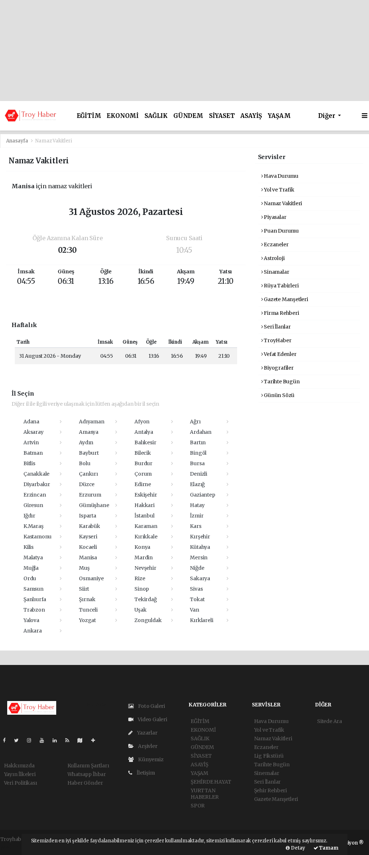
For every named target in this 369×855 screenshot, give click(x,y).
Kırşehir (200, 536)
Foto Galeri (151, 706)
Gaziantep (202, 495)
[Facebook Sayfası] (7, 740)
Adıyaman (91, 421)
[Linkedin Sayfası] (58, 740)
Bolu (84, 463)
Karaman (145, 526)
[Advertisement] (184, 50)
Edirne (142, 484)
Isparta (87, 515)
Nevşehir (145, 568)
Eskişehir (145, 495)
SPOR (198, 805)
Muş (84, 568)
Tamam (328, 848)
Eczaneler (275, 244)
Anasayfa (17, 141)
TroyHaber (277, 340)
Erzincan (34, 495)
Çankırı (88, 474)
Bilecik (142, 453)
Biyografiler (278, 368)
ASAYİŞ (251, 116)
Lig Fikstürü (269, 756)
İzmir (196, 515)
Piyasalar (274, 217)
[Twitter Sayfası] (19, 740)
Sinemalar (266, 773)
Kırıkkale (145, 536)
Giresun (33, 505)
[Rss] (70, 740)
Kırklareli (201, 620)
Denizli (198, 474)
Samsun (33, 589)
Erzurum (90, 495)
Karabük (89, 526)
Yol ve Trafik (278, 189)
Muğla (31, 568)
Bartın (198, 442)
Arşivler (147, 746)
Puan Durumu (281, 231)
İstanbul (144, 515)
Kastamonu (37, 536)
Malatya (33, 557)
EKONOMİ (123, 116)
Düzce (86, 484)
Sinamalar (276, 272)
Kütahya (200, 547)
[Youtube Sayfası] (45, 740)
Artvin (31, 442)
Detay (297, 848)
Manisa (88, 557)
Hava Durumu (280, 176)
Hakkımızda (19, 765)
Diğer (327, 116)
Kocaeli (88, 547)
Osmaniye (91, 578)
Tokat (197, 599)
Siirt (84, 589)
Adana (31, 421)
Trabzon (34, 610)
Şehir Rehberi (270, 790)
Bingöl (198, 453)
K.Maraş (33, 526)
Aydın (86, 442)
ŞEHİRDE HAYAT (211, 782)
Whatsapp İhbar (86, 774)
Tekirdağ (145, 599)
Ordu (29, 578)
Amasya (88, 432)
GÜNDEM (188, 116)
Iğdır (29, 515)
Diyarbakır (36, 484)
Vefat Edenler (279, 354)
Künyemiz (150, 759)
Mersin (199, 557)
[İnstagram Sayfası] (32, 740)
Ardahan (201, 432)
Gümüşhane (94, 505)
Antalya (143, 432)
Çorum (143, 474)
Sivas (196, 589)
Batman (33, 453)
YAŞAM (279, 116)
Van (194, 610)
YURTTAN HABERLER (204, 793)
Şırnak (87, 599)
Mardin (143, 557)
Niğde (197, 568)
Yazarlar (146, 733)
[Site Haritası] (82, 740)
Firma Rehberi (281, 313)
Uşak (140, 610)
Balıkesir (145, 442)
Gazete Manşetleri (285, 299)
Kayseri (88, 536)
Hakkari (144, 505)
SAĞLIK (156, 116)
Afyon (142, 421)
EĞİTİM (89, 116)
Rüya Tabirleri (280, 285)
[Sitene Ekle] (96, 740)
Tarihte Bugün (281, 381)
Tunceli (88, 610)
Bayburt (89, 453)
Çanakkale (36, 474)
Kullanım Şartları (88, 765)
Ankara (32, 630)
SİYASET (222, 116)
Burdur (143, 463)
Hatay (197, 505)
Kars (195, 526)
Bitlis (29, 463)
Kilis (28, 547)
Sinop (141, 589)
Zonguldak (147, 620)
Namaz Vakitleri (282, 203)
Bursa (197, 463)
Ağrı (195, 421)
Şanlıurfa (34, 599)
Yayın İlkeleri (20, 774)
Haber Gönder (85, 783)
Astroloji (273, 258)
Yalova (31, 620)
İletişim (145, 773)
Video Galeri (152, 719)
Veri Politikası (20, 783)
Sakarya (200, 578)
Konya (142, 547)
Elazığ (197, 484)
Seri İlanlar (277, 326)
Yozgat (87, 620)
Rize (139, 578)
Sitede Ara (329, 721)
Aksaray (33, 432)
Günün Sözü (278, 395)
